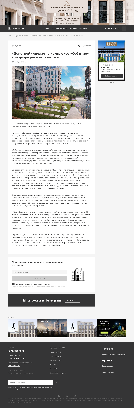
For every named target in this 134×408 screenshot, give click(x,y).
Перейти (71, 300)
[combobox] (62, 348)
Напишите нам (14, 366)
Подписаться (39, 278)
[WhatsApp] (67, 396)
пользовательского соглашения (54, 287)
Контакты (83, 28)
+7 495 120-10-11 (16, 351)
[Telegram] (59, 396)
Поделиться (86, 46)
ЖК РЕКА (53, 369)
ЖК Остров (54, 365)
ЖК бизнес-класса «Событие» (53, 136)
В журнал (17, 46)
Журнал (73, 28)
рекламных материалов (24, 389)
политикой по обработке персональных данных (35, 387)
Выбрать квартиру (111, 76)
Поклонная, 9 (55, 356)
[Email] (75, 396)
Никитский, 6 (55, 352)
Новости (25, 36)
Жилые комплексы (59, 28)
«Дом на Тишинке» (26, 240)
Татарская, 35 (55, 360)
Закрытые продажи (58, 373)
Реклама (107, 366)
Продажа (45, 28)
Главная (10, 36)
